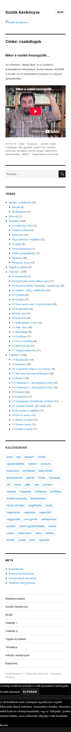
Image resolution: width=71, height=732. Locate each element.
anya (10, 457)
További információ (10, 691)
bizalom (29, 457)
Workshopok (18, 211)
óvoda (22, 540)
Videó (21, 143)
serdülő (11, 526)
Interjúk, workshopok (20, 202)
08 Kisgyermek (20, 308)
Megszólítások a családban (26, 239)
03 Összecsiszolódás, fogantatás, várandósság (35, 285)
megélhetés (35, 505)
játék (28, 484)
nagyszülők (13, 519)
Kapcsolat (11, 663)
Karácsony (32, 143)
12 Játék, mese (19, 327)
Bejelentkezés (16, 569)
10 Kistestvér (19, 318)
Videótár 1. (14, 271)
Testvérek (17, 258)
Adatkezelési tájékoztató (37, 673)
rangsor (40, 150)
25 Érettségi (18, 392)
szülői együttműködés (32, 526)
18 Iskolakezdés (20, 359)
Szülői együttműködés (23, 253)
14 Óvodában (19, 336)
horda (41, 477)
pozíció (32, 150)
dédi (20, 147)
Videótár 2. (14, 355)
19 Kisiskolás (19, 364)
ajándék (44, 143)
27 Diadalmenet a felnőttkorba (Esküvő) (32, 401)
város (38, 533)
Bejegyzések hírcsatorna (21, 573)
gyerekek (28, 147)
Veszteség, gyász (21, 262)
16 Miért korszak (21, 345)
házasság (54, 477)
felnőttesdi (29, 470)
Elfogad (30, 692)
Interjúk (16, 207)
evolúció (46, 464)
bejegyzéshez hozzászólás (45, 154)
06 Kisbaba (18, 299)
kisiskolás (40, 491)
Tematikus (14, 221)
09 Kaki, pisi (18, 313)
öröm (33, 540)
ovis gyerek (30, 519)
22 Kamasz (18, 378)
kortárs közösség (17, 498)
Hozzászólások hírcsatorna (22, 578)
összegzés (22, 150)
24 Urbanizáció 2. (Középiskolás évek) (32, 387)
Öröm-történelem (21, 248)
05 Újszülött (18, 294)
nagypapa (29, 512)
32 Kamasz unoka (21, 424)
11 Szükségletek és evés (24, 322)
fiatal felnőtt (45, 470)
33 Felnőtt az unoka (22, 429)
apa (18, 457)
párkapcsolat (48, 519)
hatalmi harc (39, 147)
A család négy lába (22, 225)
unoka (10, 533)
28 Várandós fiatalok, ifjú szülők (29, 405)
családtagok (11, 147)
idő (8, 484)
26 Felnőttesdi (19, 396)
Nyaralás (16, 244)
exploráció (13, 470)
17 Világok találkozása (24, 350)
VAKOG (25, 154)
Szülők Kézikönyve (22, 12)
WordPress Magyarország (22, 582)
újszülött (44, 540)
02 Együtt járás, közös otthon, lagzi (30, 281)
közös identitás (15, 505)
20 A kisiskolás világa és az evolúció (31, 368)
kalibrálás (51, 147)
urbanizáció (25, 533)
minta (49, 505)
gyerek (30, 477)
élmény (50, 533)
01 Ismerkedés (19, 276)
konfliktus (55, 491)
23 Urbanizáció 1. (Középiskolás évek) (32, 382)
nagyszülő (45, 512)
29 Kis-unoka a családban (25, 410)
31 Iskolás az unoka (22, 419)
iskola (17, 484)
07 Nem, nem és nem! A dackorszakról (32, 304)
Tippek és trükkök (18, 267)
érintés (11, 540)
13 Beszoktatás (20, 331)
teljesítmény (51, 150)
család (52, 143)
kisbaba (11, 491)
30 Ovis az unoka (21, 415)
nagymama (13, 512)
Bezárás (4, 725)
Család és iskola (20, 230)
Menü (60, 12)
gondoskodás (15, 477)
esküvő (32, 464)
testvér (52, 526)
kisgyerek (25, 491)
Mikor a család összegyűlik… (27, 55)
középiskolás (38, 498)
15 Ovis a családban (22, 341)
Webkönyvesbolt (15, 598)
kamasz (47, 484)
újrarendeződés (12, 154)
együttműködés (16, 464)
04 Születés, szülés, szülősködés (28, 290)
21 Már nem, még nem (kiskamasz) (30, 373)
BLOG (9, 615)
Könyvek (13, 216)
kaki (36, 484)
